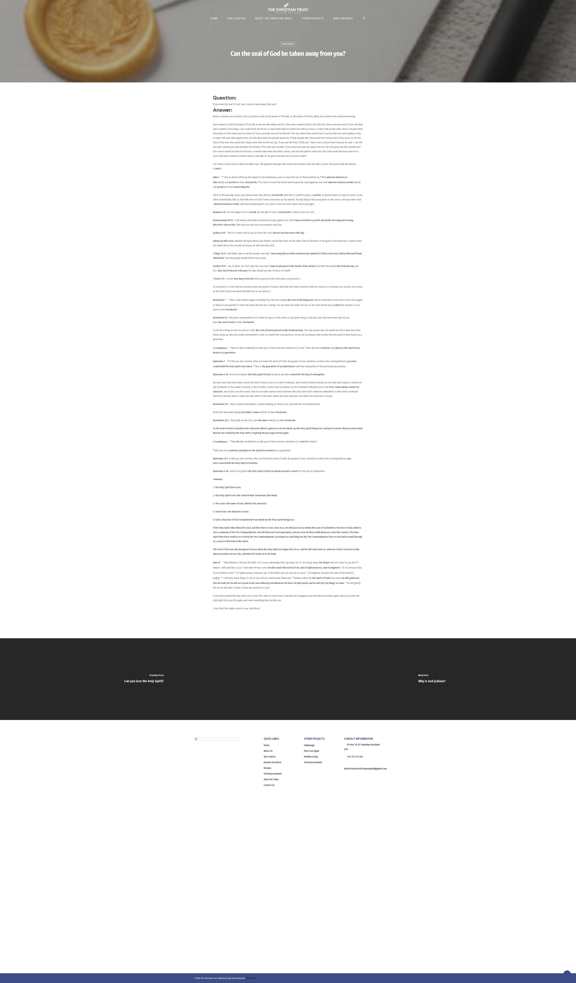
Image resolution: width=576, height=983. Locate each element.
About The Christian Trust (273, 18)
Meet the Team (271, 779)
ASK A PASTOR (236, 18)
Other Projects (313, 18)
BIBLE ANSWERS (343, 18)
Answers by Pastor (272, 762)
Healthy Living (311, 756)
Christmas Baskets (273, 773)
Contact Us (269, 785)
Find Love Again (311, 751)
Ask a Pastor (288, 44)
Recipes (267, 768)
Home (214, 18)
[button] (364, 19)
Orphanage (309, 745)
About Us (268, 751)
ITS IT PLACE (251, 978)
